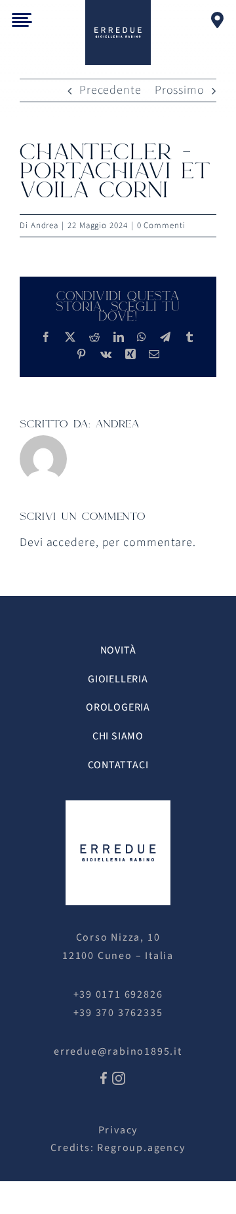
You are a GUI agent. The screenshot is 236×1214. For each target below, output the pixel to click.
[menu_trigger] (22, 18)
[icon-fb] (103, 1077)
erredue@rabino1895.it (118, 1051)
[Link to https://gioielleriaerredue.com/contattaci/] (217, 20)
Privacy (118, 1130)
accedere (71, 542)
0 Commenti (161, 225)
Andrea (44, 225)
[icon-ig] (118, 1077)
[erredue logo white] (118, 806)
